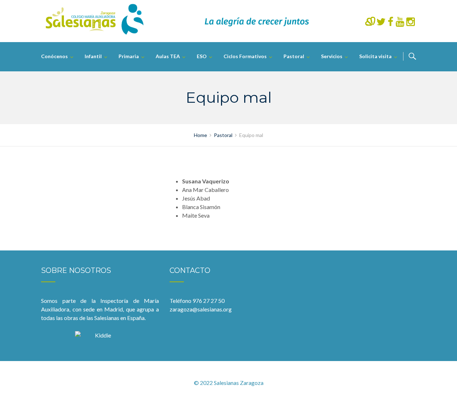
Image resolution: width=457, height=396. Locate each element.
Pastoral (293, 56)
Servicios (331, 56)
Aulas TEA (168, 56)
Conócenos (54, 56)
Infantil (93, 56)
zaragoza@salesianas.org (201, 309)
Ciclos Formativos (245, 56)
